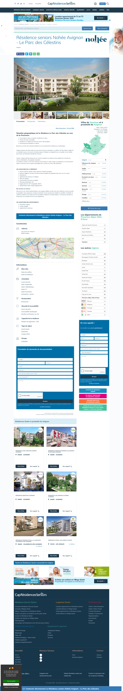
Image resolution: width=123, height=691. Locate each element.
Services (50, 637)
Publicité (99, 657)
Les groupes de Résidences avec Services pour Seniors (32, 623)
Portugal (96, 308)
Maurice (96, 301)
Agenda (101, 10)
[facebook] (15, 4)
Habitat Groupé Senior (24, 626)
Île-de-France (94, 281)
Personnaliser (11, 684)
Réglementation (93, 616)
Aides (49, 633)
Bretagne (93, 260)
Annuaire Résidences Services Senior (26, 606)
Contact (30, 3)
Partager (21, 54)
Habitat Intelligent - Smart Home (25, 637)
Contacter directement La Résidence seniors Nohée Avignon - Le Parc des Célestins (45, 216)
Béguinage (18, 633)
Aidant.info (67, 676)
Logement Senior (38, 10)
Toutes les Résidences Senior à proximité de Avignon (34, 563)
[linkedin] (21, 4)
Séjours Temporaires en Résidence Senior (28, 611)
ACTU (17, 655)
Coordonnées (31, 121)
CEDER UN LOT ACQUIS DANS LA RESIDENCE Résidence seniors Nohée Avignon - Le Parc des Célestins (93, 407)
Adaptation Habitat (54, 630)
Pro (108, 10)
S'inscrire (102, 3)
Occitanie (94, 291)
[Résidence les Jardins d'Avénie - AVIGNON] (61, 481)
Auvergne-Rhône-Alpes (94, 254)
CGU (73, 655)
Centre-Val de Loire (93, 264)
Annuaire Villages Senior (22, 609)
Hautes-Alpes (93, 228)
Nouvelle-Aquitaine (94, 287)
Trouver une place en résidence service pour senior (30, 613)
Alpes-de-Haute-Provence (93, 225)
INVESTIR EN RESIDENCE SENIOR (93, 390)
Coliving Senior (19, 620)
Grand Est (93, 274)
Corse (93, 267)
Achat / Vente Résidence (96, 606)
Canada (96, 311)
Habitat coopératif (21, 640)
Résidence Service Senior (22, 10)
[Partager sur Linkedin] (30, 54)
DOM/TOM (93, 270)
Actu (88, 10)
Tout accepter (11, 681)
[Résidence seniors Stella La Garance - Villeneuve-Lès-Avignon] (29, 526)
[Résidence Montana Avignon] (29, 481)
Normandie (93, 284)
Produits (50, 635)
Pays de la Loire (93, 294)
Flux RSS (18, 662)
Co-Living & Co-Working (96, 676)
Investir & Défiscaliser (54, 10)
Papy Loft (18, 635)
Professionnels (95, 602)
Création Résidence (95, 611)
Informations (42, 121)
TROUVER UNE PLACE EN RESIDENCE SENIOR (93, 401)
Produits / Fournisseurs (96, 613)
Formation (92, 623)
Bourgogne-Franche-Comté (93, 257)
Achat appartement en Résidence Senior (68, 611)
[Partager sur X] (26, 54)
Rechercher (87, 28)
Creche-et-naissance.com (97, 673)
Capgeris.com (44, 673)
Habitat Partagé (20, 630)
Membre (96, 4)
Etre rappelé (33, 466)
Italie (96, 314)
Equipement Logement (57, 626)
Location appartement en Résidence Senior (69, 606)
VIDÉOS (17, 657)
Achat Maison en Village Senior (65, 613)
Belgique (96, 304)
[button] (45, 246)
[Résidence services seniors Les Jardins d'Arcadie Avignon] (61, 437)
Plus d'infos (21, 466)
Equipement (80, 10)
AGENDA (18, 659)
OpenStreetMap (70, 258)
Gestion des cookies (74, 683)
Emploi (91, 620)
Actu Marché (92, 618)
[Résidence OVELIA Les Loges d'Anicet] (61, 526)
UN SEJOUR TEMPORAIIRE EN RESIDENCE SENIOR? (92, 396)
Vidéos (94, 10)
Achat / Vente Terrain (95, 609)
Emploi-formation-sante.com (73, 673)
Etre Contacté (102, 28)
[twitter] (18, 4)
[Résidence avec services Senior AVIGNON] (29, 437)
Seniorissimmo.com (46, 676)
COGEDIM (24, 341)
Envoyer (45, 401)
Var (93, 238)
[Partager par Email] (38, 54)
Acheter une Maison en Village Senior (26, 618)
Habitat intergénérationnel (23, 642)
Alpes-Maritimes (93, 232)
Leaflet (52, 258)
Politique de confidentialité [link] (11, 687)
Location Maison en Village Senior (66, 609)
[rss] (24, 4)
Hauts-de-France (94, 277)
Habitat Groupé (69, 10)
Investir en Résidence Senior (24, 616)
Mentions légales (77, 657)
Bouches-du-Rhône (93, 235)
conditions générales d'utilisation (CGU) (65, 414)
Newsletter (38, 3)
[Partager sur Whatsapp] (34, 54)
